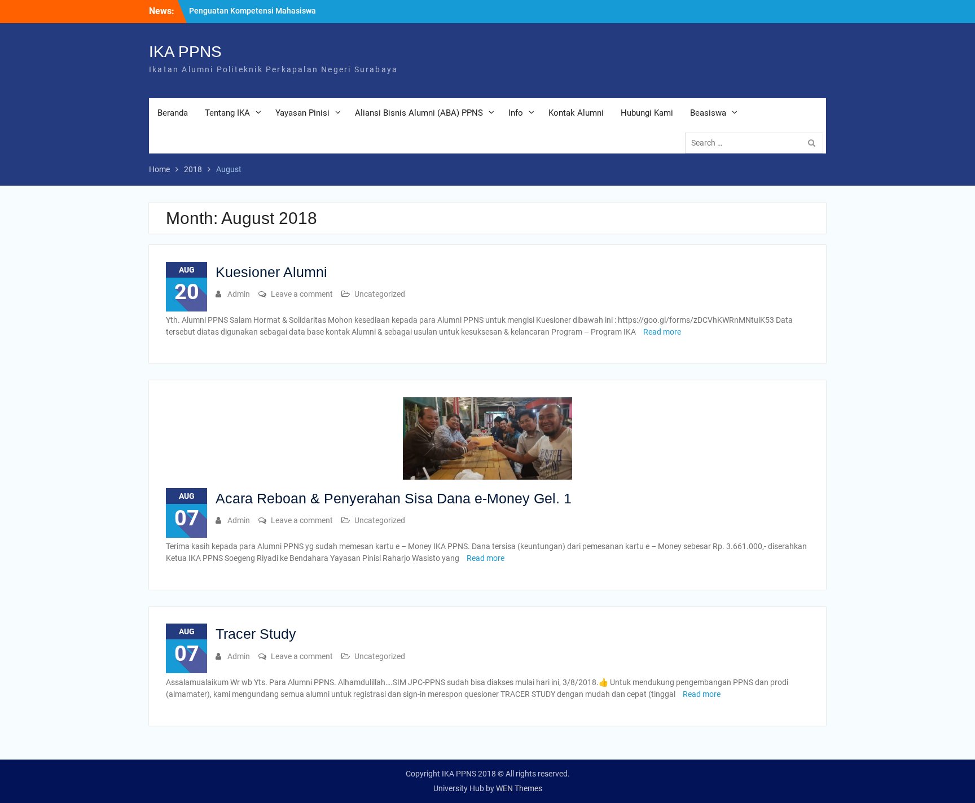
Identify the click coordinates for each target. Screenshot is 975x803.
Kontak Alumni (576, 113)
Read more (662, 331)
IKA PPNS (185, 51)
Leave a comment (302, 294)
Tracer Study (256, 634)
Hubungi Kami (647, 113)
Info (515, 113)
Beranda (172, 113)
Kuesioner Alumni (271, 272)
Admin (238, 294)
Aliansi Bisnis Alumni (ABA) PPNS (419, 113)
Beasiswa (708, 113)
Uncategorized (379, 294)
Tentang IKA (227, 113)
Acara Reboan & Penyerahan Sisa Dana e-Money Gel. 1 (394, 498)
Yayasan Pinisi (302, 113)
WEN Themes (519, 788)
